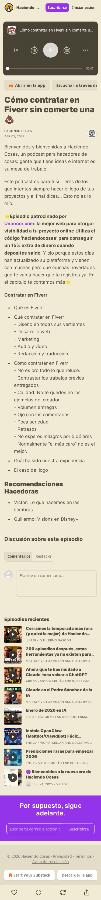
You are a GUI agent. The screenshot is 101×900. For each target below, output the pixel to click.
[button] (16, 50)
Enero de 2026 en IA (46, 710)
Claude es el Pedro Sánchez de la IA (59, 692)
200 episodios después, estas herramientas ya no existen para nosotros (58, 651)
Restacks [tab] (43, 556)
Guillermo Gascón (55, 640)
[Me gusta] (14, 892)
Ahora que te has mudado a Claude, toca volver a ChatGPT (56, 672)
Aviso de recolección (50, 861)
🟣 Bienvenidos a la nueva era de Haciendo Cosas (58, 774)
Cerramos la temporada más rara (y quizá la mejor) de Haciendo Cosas (59, 631)
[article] (50, 634)
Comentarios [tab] (19, 556)
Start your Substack (31, 875)
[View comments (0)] (39, 892)
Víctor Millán (52, 661)
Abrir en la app (30, 85)
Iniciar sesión (84, 7)
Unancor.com (19, 223)
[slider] (45, 68)
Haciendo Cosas (18, 131)
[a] (13, 634)
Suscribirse (57, 7)
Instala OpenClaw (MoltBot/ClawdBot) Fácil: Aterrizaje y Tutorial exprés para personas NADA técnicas (58, 733)
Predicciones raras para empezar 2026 (59, 754)
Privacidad (62, 856)
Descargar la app (77, 875)
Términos (83, 856)
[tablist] (29, 556)
